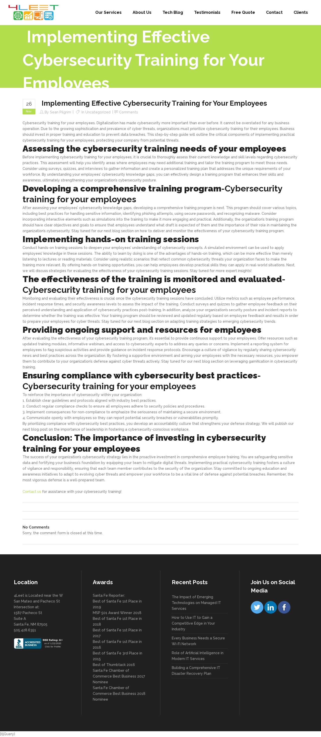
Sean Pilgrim (60, 112)
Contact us (32, 492)
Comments (128, 112)
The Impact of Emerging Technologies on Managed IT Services (196, 603)
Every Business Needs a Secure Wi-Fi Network (198, 641)
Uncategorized (98, 112)
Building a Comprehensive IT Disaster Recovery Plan (196, 671)
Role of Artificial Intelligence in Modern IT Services (197, 656)
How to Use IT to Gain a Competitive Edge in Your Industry (193, 623)
